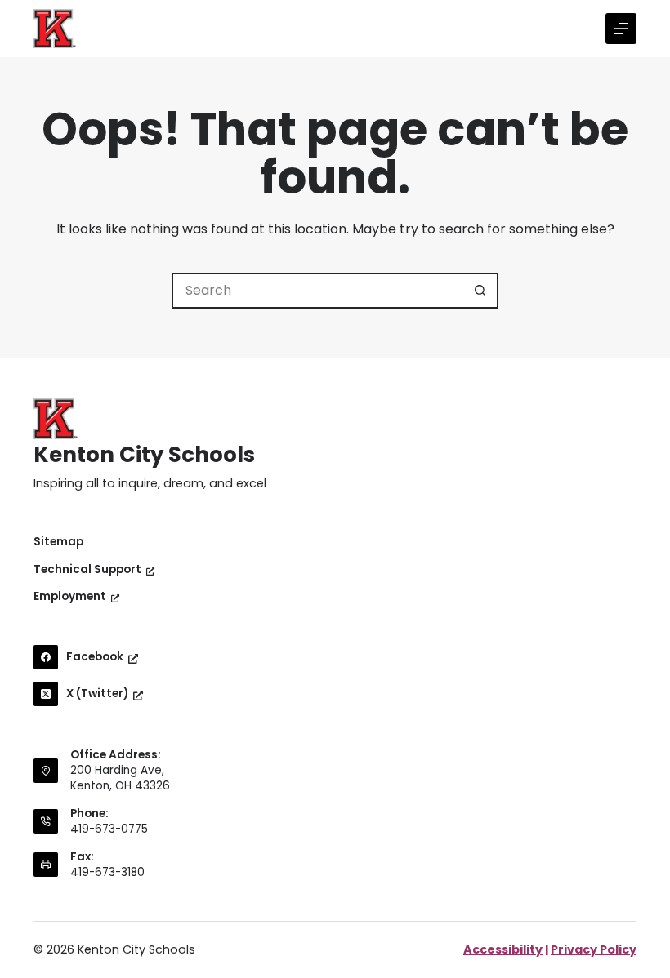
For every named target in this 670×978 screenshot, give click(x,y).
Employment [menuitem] (70, 596)
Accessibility (503, 949)
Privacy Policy (593, 949)
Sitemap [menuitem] (58, 542)
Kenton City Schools (144, 454)
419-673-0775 (109, 829)
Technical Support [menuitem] (87, 569)
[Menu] (620, 28)
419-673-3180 (107, 872)
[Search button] (480, 291)
